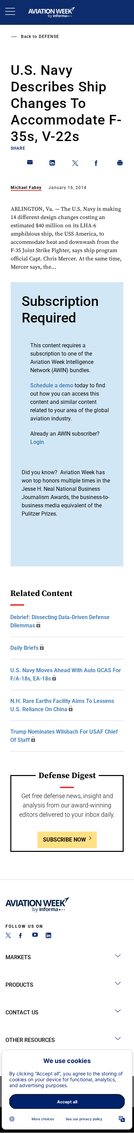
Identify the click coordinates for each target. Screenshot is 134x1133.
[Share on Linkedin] (52, 164)
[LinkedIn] (48, 936)
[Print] (120, 164)
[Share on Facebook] (97, 164)
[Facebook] (21, 936)
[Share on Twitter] (75, 164)
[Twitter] (8, 936)
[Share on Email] (30, 164)
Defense (49, 36)
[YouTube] (35, 936)
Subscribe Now (64, 839)
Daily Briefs (24, 648)
